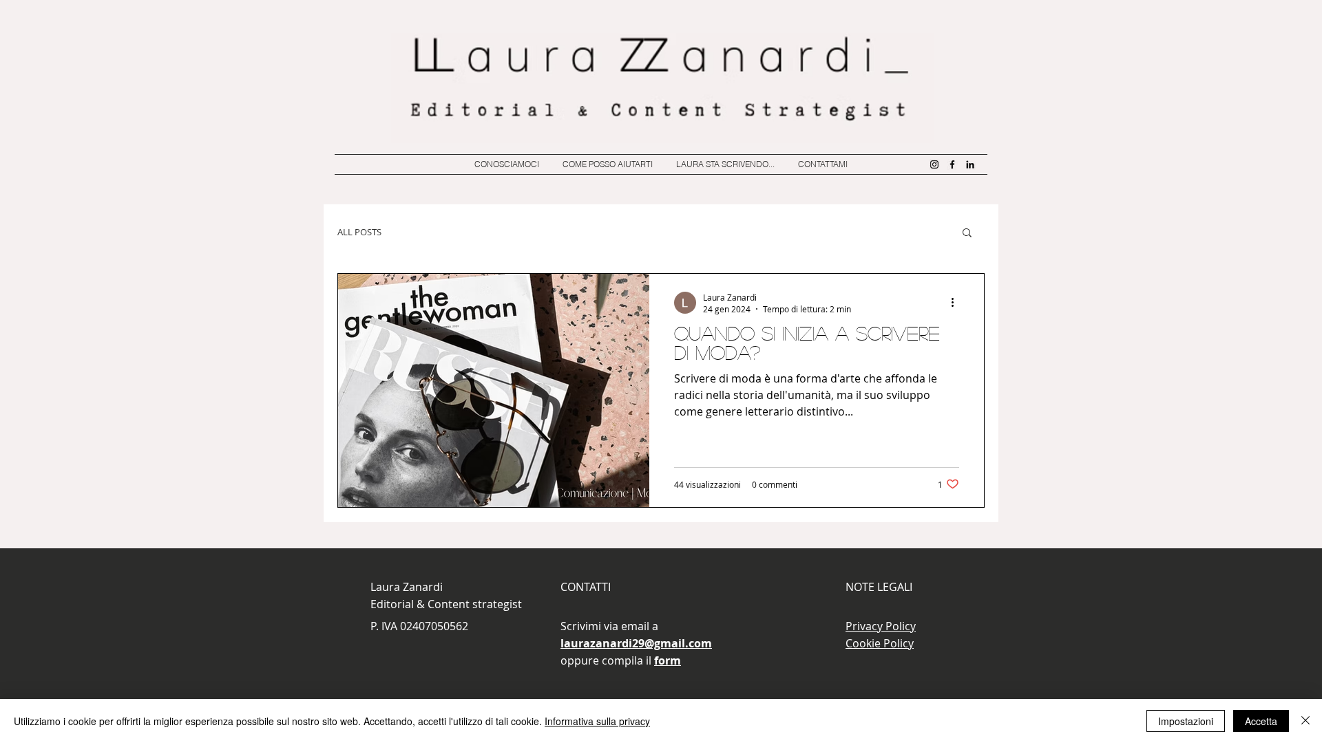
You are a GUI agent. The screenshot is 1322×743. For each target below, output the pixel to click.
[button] (967, 233)
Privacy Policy (881, 626)
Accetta (1261, 721)
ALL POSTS (359, 232)
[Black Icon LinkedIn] (970, 164)
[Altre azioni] (957, 302)
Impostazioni (1185, 721)
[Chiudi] (1305, 721)
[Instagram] (934, 164)
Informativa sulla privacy (597, 721)
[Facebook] (952, 164)
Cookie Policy (880, 643)
